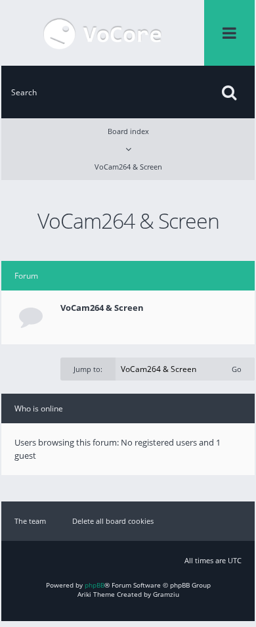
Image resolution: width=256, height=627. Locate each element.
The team (30, 521)
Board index (128, 131)
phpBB (94, 585)
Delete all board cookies (113, 521)
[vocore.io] (102, 33)
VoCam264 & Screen (128, 167)
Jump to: (88, 369)
